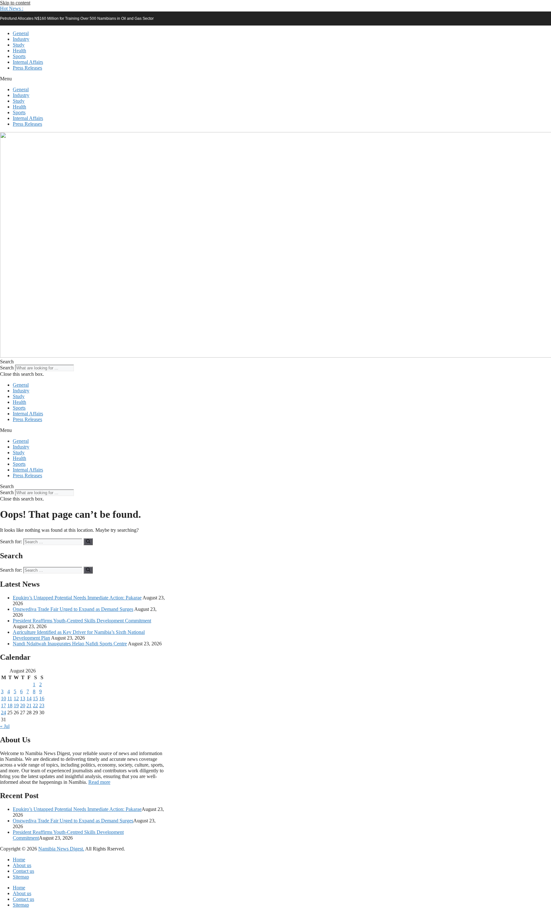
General (21, 33)
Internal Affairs (28, 62)
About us (22, 865)
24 (3, 712)
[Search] (88, 541)
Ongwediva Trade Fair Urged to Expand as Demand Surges (73, 609)
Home (19, 859)
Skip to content (15, 2)
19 (16, 705)
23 (41, 705)
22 (35, 705)
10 (3, 698)
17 (3, 705)
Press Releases (27, 68)
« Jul (5, 726)
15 (35, 698)
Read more (99, 782)
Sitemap (21, 877)
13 (22, 698)
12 (16, 698)
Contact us (23, 871)
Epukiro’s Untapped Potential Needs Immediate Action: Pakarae (77, 597)
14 (29, 698)
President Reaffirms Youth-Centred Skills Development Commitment (82, 620)
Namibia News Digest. (61, 848)
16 (41, 698)
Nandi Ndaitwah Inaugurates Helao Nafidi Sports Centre (70, 643)
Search (7, 367)
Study (19, 45)
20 (22, 705)
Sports (19, 56)
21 (29, 705)
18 (9, 705)
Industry (21, 39)
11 (9, 698)
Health (19, 50)
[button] (11, 8)
